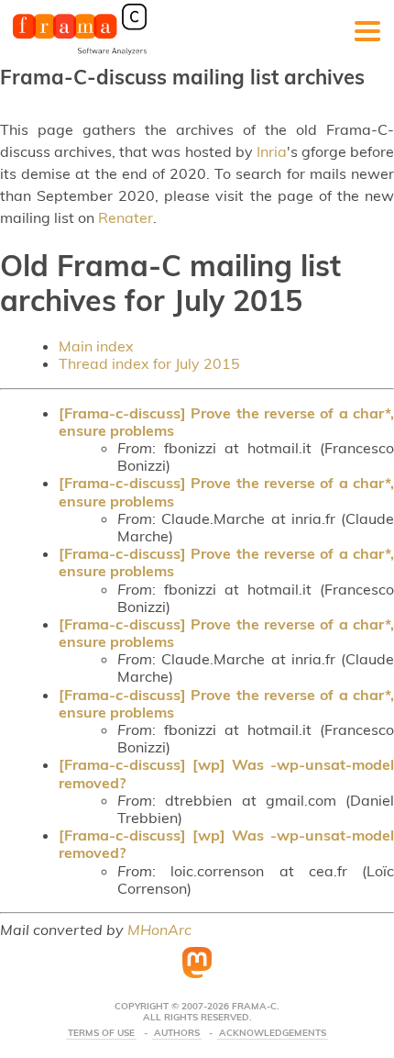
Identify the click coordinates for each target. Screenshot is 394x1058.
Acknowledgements (272, 1033)
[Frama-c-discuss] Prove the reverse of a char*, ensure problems (226, 422)
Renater (125, 217)
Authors (177, 1033)
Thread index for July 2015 (149, 363)
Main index (96, 346)
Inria (272, 151)
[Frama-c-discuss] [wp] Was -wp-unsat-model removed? (226, 773)
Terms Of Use (101, 1033)
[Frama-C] (79, 53)
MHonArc (159, 929)
